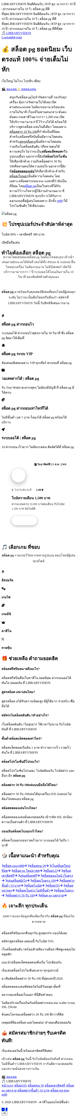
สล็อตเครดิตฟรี (55, 1085)
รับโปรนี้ (26, 520)
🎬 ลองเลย (9, 89)
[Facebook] (7, 1109)
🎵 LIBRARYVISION (16, 33)
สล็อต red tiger (59, 1090)
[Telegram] (3, 1109)
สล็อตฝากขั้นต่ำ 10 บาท (33, 1090)
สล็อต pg (30, 186)
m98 (60, 201)
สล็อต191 (20, 1085)
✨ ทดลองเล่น (26, 89)
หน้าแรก (7, 1085)
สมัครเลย (15, 37)
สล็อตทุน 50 (36, 1085)
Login (5, 37)
